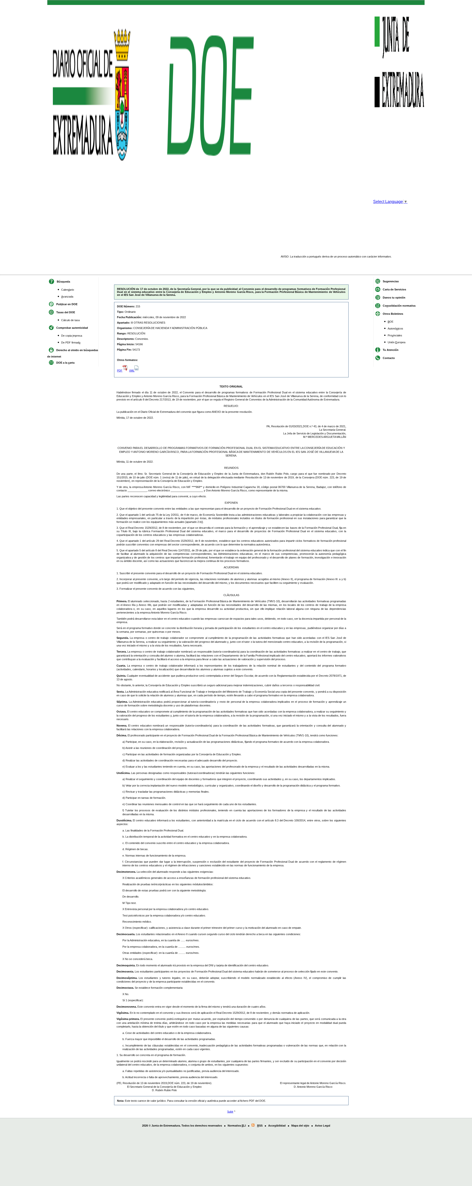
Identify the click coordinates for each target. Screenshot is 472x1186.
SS (260, 1125)
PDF (119, 370)
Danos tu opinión (394, 297)
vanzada (67, 296)
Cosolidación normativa (399, 305)
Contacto (389, 358)
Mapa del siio (300, 1125)
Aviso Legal (322, 1125)
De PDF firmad (70, 342)
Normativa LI (237, 1125)
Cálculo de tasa (70, 320)
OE (390, 321)
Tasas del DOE (65, 312)
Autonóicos (395, 328)
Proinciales (395, 335)
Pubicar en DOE (66, 304)
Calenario (67, 289)
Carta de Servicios (394, 289)
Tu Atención (390, 349)
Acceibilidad (277, 1125)
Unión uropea (396, 342)
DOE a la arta (65, 362)
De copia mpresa (71, 335)
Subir (230, 1111)
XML (131, 370)
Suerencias (391, 281)
